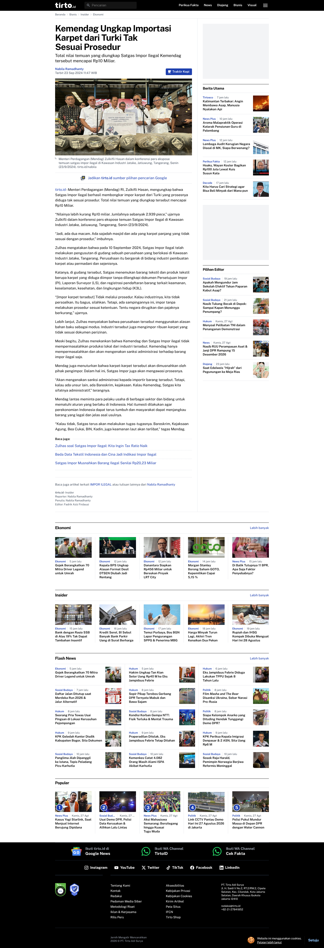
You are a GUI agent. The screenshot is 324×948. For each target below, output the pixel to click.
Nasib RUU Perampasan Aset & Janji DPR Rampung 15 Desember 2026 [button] (225, 350)
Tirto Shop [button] (173, 917)
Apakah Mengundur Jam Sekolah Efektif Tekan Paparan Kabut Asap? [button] (225, 286)
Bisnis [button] (238, 5)
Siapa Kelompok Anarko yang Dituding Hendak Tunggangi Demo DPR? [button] (224, 719)
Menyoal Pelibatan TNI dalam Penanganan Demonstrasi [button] (224, 327)
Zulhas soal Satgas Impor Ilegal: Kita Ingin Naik (101, 446)
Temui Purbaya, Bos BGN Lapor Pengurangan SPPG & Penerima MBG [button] (162, 636)
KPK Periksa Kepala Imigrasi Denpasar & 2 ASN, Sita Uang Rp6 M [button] (224, 740)
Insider (85, 14)
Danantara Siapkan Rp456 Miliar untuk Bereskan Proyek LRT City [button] (158, 571)
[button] (65, 5)
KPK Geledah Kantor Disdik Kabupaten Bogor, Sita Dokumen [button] (78, 738)
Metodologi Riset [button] (122, 907)
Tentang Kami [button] (120, 885)
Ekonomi (98, 14)
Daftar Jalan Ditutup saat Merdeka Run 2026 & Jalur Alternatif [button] (73, 698)
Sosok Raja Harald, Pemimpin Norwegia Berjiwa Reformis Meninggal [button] (223, 762)
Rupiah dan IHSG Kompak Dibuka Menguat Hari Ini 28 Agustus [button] (250, 636)
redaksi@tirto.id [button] (230, 906)
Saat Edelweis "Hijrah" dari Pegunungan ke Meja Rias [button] (222, 370)
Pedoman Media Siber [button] (126, 901)
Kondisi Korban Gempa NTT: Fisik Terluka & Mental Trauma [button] (151, 717)
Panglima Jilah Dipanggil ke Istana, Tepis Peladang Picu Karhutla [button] (73, 762)
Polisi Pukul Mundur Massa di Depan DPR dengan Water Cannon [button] (248, 823)
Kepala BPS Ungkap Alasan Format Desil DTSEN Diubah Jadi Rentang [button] (114, 571)
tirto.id (60, 190)
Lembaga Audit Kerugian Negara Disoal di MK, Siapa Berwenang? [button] (226, 146)
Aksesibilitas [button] (175, 885)
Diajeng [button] (222, 5)
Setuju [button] (313, 940)
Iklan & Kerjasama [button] (123, 912)
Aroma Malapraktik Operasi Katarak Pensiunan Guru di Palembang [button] (223, 127)
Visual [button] (252, 5)
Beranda (60, 14)
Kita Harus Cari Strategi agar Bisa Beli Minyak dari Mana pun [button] (225, 189)
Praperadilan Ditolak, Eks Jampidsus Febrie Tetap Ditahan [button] (152, 738)
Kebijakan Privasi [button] (178, 891)
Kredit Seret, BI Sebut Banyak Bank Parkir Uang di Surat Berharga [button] (116, 636)
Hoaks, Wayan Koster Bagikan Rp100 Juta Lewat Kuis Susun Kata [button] (224, 169)
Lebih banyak (259, 658)
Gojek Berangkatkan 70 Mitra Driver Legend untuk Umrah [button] (72, 569)
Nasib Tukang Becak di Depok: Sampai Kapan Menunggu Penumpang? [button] (224, 308)
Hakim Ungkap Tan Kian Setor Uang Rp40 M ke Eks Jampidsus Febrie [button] (148, 676)
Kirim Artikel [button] (175, 901)
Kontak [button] (115, 891)
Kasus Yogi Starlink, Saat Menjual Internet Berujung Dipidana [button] (73, 823)
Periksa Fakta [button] (189, 5)
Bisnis (73, 14)
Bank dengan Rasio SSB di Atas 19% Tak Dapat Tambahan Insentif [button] (72, 636)
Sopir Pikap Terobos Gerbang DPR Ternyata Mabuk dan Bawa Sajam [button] (150, 698)
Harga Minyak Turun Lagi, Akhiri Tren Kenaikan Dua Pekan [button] (203, 636)
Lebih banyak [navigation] (259, 528)
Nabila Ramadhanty (69, 69)
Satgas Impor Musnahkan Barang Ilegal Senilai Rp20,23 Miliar (105, 463)
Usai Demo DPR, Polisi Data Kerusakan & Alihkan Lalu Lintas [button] (115, 823)
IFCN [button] (169, 912)
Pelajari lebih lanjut (269, 942)
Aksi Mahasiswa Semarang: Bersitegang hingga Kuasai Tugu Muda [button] (161, 825)
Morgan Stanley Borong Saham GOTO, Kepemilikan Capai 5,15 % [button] (204, 571)
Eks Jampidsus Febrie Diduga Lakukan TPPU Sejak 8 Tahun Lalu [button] (224, 676)
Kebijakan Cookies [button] (179, 896)
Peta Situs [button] (173, 907)
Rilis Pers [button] (117, 917)
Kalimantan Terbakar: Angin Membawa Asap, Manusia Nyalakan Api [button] (223, 105)
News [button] (208, 5)
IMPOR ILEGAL (101, 484)
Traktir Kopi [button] (180, 72)
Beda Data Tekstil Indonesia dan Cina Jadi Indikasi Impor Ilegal (105, 454)
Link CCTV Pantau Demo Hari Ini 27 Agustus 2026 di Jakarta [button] (206, 823)
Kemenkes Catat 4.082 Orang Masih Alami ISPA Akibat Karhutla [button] (146, 762)
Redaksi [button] (116, 896)
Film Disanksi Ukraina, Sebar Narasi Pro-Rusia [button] (225, 698)
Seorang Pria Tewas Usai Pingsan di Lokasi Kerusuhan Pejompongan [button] (76, 719)
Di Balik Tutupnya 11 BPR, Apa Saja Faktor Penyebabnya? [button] (250, 569)
